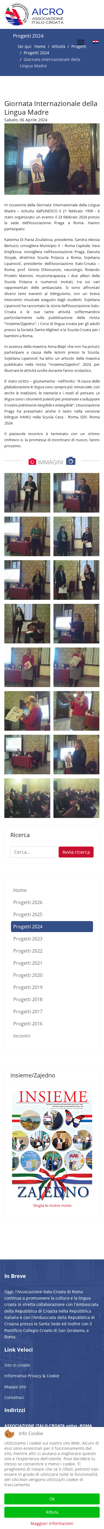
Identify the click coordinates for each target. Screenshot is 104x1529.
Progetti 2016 (27, 1023)
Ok (52, 1499)
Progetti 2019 (27, 987)
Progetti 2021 (27, 963)
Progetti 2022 (27, 951)
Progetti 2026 (27, 902)
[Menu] (80, 42)
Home (20, 890)
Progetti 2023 (27, 939)
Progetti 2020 (27, 975)
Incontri (21, 1036)
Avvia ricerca (76, 852)
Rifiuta (52, 1512)
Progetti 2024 (27, 926)
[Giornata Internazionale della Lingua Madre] (52, 159)
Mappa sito (15, 1386)
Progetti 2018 (27, 999)
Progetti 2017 (27, 1011)
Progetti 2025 (27, 914)
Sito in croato (17, 1365)
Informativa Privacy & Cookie (31, 1375)
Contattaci (14, 1397)
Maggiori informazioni (52, 1523)
